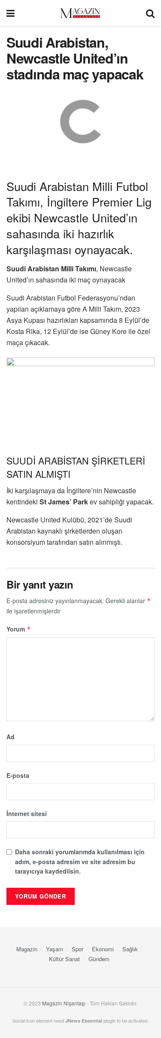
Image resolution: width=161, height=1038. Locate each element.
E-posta (17, 775)
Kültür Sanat (64, 959)
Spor (77, 949)
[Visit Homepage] (80, 13)
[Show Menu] (10, 13)
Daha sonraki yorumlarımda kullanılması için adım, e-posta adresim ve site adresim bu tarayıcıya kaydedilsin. (80, 861)
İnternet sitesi (26, 813)
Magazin (26, 949)
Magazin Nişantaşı (63, 1003)
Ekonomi (103, 949)
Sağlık (130, 949)
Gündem (98, 959)
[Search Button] (150, 13)
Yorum (18, 629)
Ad (10, 736)
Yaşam (54, 949)
